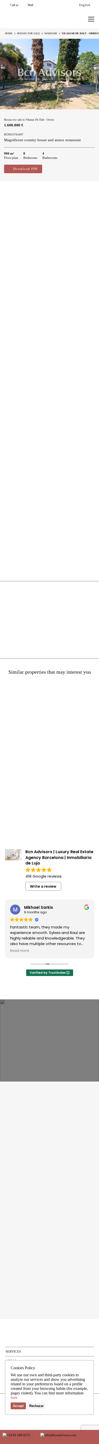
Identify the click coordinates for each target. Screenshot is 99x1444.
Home (8, 33)
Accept (18, 1406)
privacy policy (66, 1289)
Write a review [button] (43, 886)
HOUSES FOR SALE (28, 33)
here (14, 1397)
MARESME (50, 33)
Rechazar (36, 1406)
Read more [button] (84, 951)
